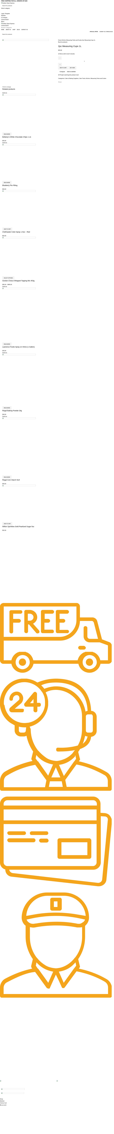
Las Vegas (2, 1020)
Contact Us (2, 1034)
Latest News (3, 1036)
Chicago (2, 1018)
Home (60, 40)
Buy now (72, 67)
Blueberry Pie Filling (9, 185)
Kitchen (64, 40)
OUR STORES (3, 1004)
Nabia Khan (41, 1097)
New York (2, 1007)
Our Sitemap (3, 1039)
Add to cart (63, 67)
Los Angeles (3, 1015)
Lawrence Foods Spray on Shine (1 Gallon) (18, 347)
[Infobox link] (56, 641)
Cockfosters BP (4, 1012)
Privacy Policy (3, 1026)
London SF (2, 1010)
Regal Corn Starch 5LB (11, 480)
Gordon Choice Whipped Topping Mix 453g (18, 281)
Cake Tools (82, 78)
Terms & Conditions (5, 1031)
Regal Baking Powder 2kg (12, 411)
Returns (2, 1028)
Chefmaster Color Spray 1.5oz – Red (16, 232)
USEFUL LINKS (4, 1023)
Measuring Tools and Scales (74, 40)
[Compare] (4, 131)
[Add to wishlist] (8, 131)
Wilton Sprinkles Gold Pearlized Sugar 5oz (18, 526)
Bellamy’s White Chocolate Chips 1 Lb (16, 137)
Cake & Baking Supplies (71, 78)
